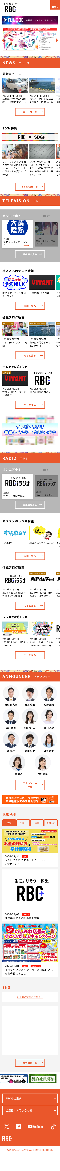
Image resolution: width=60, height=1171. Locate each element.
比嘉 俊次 (30, 704)
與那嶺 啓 (11, 727)
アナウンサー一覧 (30, 785)
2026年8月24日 (40, 334)
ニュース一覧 (30, 112)
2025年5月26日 (40, 390)
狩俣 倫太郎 (11, 704)
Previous (3, 40)
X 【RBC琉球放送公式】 (30, 997)
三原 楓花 (17, 773)
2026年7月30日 (41, 642)
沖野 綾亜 (49, 750)
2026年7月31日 (15, 642)
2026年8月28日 (14, 592)
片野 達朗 (49, 704)
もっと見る (30, 355)
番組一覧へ (30, 305)
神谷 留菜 (43, 773)
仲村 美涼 (49, 727)
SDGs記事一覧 (30, 186)
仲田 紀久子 (30, 727)
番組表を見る (30, 254)
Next (57, 40)
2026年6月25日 (14, 384)
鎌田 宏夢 (30, 750)
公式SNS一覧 (30, 1062)
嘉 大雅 (11, 750)
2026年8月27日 (14, 334)
